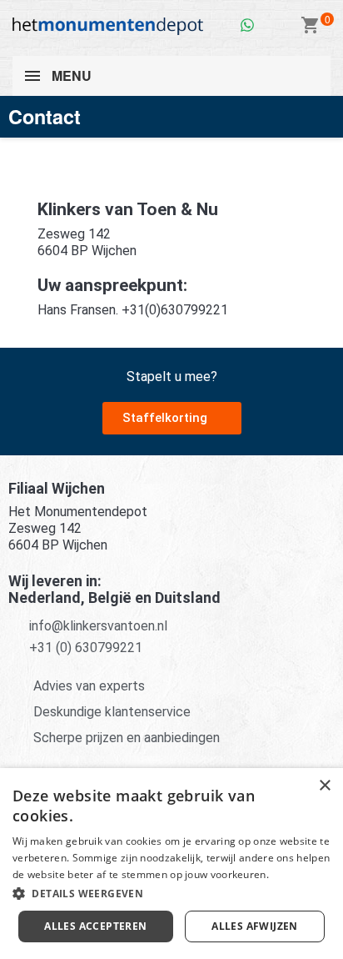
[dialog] (171, 863)
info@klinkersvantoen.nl (98, 626)
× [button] (324, 786)
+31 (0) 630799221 (85, 647)
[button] (171, 418)
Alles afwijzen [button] (254, 926)
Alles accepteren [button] (95, 926)
